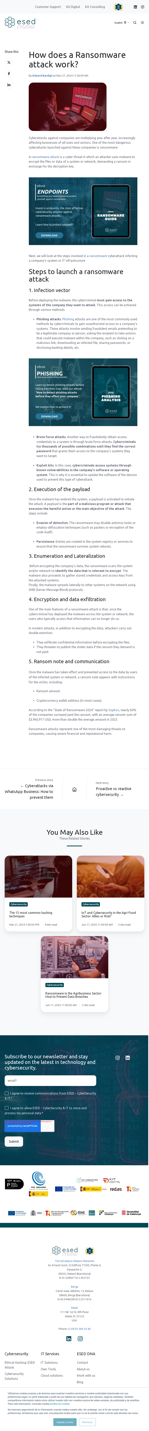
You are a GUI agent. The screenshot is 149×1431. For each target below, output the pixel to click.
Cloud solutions (52, 1375)
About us (83, 1369)
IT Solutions (49, 1362)
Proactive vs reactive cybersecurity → (113, 792)
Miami (74, 1307)
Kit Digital (73, 7)
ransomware (98, 256)
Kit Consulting (95, 7)
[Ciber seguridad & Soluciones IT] (74, 789)
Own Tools (48, 1369)
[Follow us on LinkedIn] (128, 1058)
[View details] (135, 7)
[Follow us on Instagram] (117, 1058)
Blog (80, 1382)
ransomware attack (45, 157)
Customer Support (48, 7)
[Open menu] (142, 23)
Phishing (68, 319)
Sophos (113, 710)
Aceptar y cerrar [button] (65, 1422)
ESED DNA (86, 1354)
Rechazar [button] (87, 1422)
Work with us (86, 1375)
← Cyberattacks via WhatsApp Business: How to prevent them (29, 792)
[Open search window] (135, 23)
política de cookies (60, 1403)
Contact (82, 1362)
